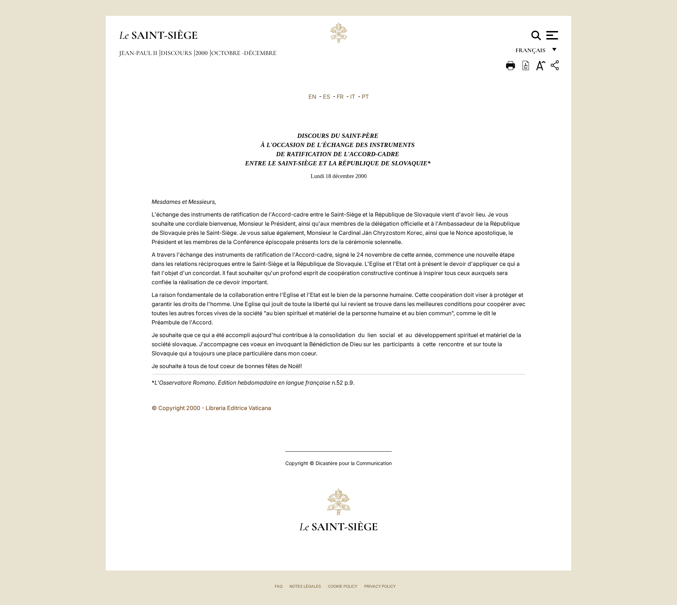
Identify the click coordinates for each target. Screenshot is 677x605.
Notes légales (305, 586)
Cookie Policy (342, 586)
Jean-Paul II (139, 53)
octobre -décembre (243, 53)
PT (365, 96)
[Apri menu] (551, 35)
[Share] (556, 66)
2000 (202, 53)
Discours (177, 53)
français (531, 52)
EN (312, 96)
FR (340, 96)
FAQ (278, 586)
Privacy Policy (380, 586)
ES (326, 96)
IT (352, 96)
